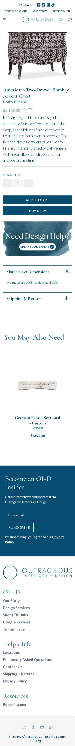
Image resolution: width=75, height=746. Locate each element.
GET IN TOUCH (61, 11)
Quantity (11, 175)
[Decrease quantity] (7, 183)
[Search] (61, 19)
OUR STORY (40, 11)
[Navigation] (4, 19)
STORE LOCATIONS (16, 11)
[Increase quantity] (28, 183)
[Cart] (70, 19)
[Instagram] (24, 727)
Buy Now (37, 211)
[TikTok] (50, 727)
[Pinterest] (42, 727)
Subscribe (19, 527)
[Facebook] (33, 727)
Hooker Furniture (15, 102)
